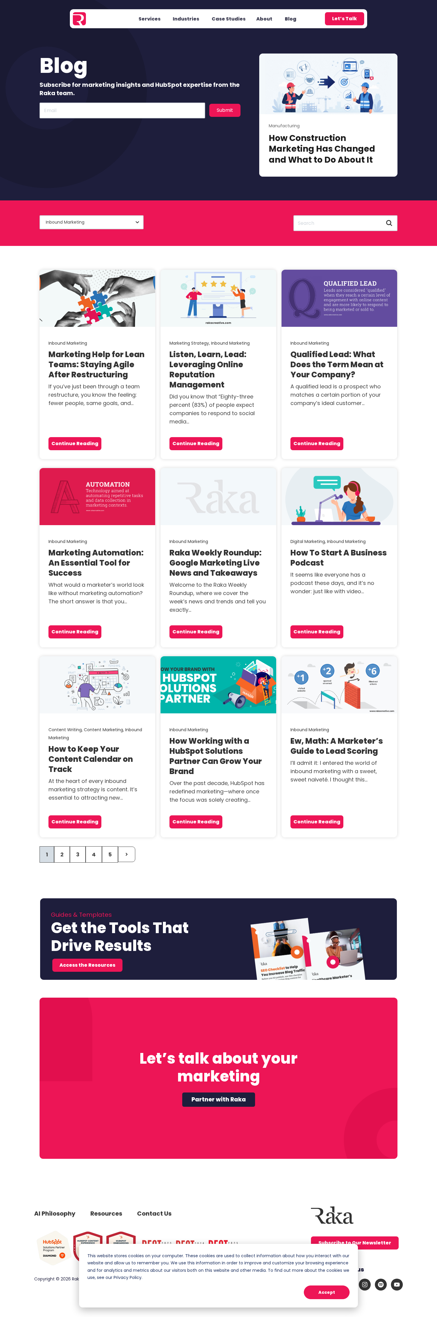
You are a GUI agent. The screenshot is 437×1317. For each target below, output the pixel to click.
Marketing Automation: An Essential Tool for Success (96, 562)
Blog (290, 18)
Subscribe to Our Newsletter (354, 1242)
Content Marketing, (104, 730)
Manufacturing (284, 126)
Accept (326, 1292)
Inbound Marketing (67, 343)
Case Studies (229, 18)
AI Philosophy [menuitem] (55, 1213)
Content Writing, (66, 730)
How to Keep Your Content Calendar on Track (90, 759)
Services (150, 18)
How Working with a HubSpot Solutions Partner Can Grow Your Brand (215, 756)
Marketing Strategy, (190, 343)
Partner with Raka (218, 1099)
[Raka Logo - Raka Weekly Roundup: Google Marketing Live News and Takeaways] (218, 496)
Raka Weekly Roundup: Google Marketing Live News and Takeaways (215, 562)
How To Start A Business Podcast (338, 557)
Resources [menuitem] (106, 1213)
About (264, 18)
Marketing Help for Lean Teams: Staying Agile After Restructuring (96, 364)
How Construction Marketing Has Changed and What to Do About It (322, 149)
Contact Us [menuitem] (154, 1213)
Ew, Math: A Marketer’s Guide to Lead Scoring (336, 746)
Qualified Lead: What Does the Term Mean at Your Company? (336, 364)
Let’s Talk (344, 18)
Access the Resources (87, 965)
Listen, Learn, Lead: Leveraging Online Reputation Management (207, 369)
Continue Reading (74, 443)
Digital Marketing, (308, 541)
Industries (186, 18)
